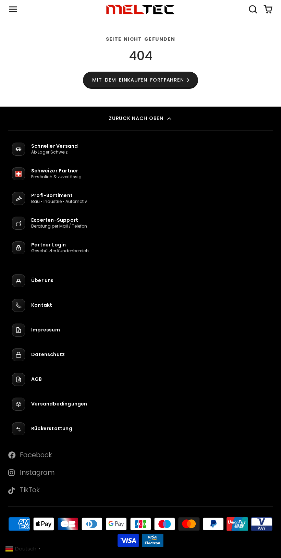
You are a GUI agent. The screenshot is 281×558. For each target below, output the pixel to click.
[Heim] (140, 9)
